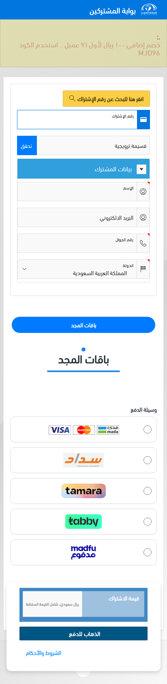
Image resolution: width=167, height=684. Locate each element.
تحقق (26, 129)
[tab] (83, 309)
